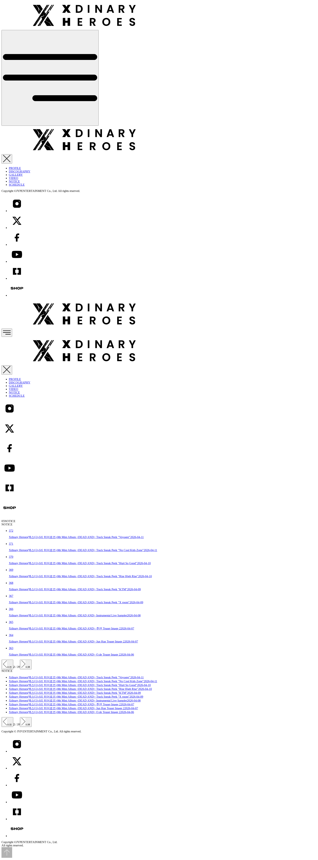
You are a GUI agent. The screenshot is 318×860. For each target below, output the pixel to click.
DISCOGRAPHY (19, 171)
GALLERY (16, 174)
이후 (27, 667)
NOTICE (14, 181)
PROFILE (15, 168)
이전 (9, 667)
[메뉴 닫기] (6, 159)
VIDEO (13, 178)
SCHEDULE (17, 184)
